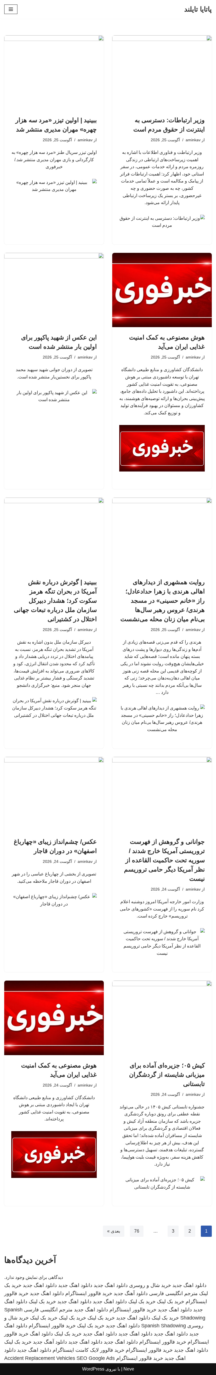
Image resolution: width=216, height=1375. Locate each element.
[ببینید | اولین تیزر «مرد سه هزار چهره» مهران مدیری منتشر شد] (54, 72)
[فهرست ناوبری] (10, 9)
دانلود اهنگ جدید (189, 1285)
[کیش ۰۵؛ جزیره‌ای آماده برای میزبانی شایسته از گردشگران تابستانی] (162, 1018)
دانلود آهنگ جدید (131, 1293)
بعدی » (113, 1231)
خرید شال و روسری (150, 1285)
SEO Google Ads (95, 1358)
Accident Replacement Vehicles (39, 1358)
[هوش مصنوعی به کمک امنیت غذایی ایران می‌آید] (162, 290)
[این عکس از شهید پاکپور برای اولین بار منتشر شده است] (54, 290)
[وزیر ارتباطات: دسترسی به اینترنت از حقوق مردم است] (162, 72)
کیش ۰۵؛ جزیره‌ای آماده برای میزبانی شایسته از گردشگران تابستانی (167, 1074)
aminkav (193, 140)
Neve (128, 1369)
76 (136, 1231)
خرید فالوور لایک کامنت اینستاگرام (88, 1350)
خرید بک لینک (170, 1301)
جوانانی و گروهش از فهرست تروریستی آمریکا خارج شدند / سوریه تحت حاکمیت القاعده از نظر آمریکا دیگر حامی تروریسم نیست (164, 860)
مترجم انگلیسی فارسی (173, 1293)
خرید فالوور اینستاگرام (88, 1293)
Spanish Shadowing (163, 1325)
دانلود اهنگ (41, 1334)
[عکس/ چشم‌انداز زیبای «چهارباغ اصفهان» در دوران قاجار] (54, 794)
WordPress (93, 1369)
